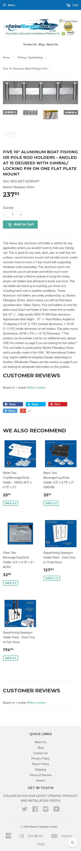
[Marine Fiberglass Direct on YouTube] (56, 810)
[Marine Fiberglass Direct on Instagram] (46, 810)
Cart (75, 5)
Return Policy (40, 764)
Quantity (8, 208)
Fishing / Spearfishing (30, 57)
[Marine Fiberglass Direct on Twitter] (25, 810)
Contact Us (30, 44)
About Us (52, 44)
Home (6, 57)
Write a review (36, 387)
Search (40, 780)
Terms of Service (40, 775)
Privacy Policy (40, 758)
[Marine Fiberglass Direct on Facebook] (35, 810)
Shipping (40, 769)
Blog (41, 44)
